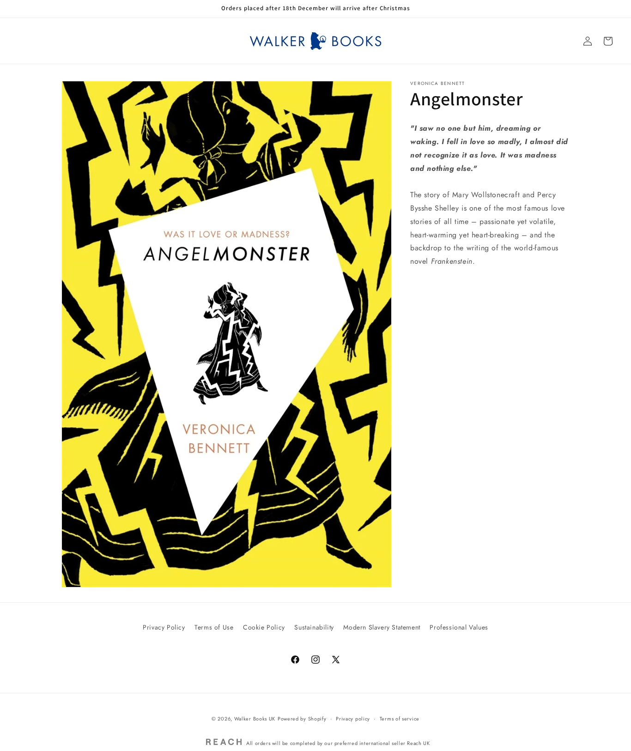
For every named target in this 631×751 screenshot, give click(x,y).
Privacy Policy (164, 627)
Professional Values (459, 627)
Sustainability (314, 627)
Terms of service (399, 718)
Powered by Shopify (302, 718)
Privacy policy (353, 718)
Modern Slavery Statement (381, 627)
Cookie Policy (264, 627)
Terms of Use (213, 627)
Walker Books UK (255, 718)
